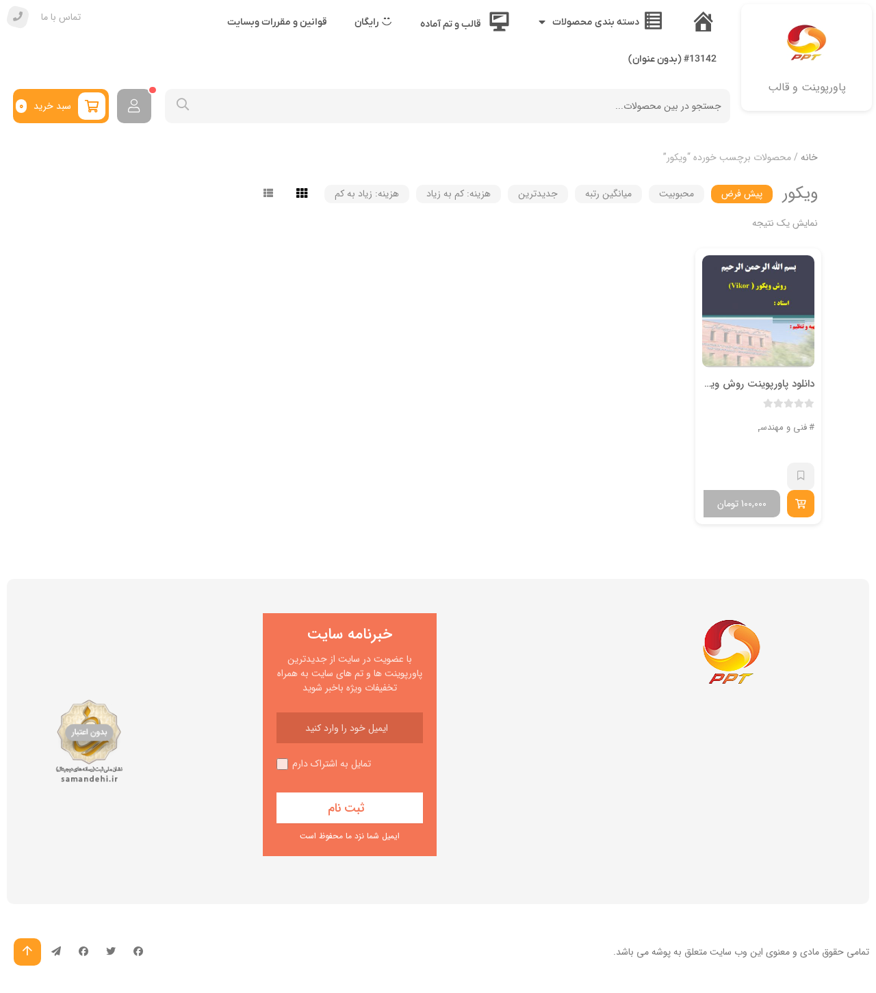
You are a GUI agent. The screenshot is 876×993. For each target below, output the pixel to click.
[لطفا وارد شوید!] (134, 106)
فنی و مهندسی (780, 428)
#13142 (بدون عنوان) (672, 59)
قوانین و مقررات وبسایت (277, 22)
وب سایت (728, 951)
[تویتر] (111, 952)
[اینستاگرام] (83, 952)
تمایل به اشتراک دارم (331, 764)
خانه (809, 157)
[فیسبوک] (138, 952)
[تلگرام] (56, 952)
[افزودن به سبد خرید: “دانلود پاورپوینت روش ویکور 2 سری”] (800, 503)
